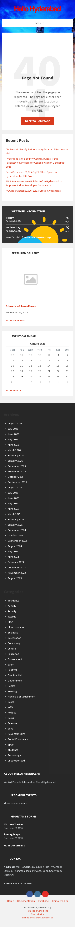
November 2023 (17, 572)
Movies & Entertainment (21, 696)
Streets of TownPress (21, 306)
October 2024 (15, 535)
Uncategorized (16, 760)
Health (11, 686)
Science (12, 723)
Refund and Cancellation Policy (37, 917)
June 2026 (13, 434)
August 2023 (15, 578)
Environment (15, 659)
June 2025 (13, 498)
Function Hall (15, 675)
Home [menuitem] (10, 901)
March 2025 (14, 514)
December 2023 (17, 567)
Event (11, 664)
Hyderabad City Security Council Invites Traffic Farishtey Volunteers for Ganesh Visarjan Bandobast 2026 (35, 162)
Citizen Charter (13, 824)
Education (13, 654)
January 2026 (15, 460)
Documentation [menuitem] (26, 901)
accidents (13, 600)
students (13, 750)
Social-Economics (18, 739)
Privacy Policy (37, 914)
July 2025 (13, 492)
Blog (10, 622)
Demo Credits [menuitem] (60, 901)
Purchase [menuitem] (43, 901)
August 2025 (15, 487)
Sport (11, 744)
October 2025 (15, 476)
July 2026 (13, 428)
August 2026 (15, 423)
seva (10, 728)
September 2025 (17, 482)
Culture (12, 648)
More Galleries (15, 320)
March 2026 (14, 450)
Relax (11, 718)
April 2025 (13, 508)
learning (12, 691)
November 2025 (17, 471)
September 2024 (17, 540)
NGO (10, 707)
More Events (13, 390)
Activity (12, 606)
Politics (12, 712)
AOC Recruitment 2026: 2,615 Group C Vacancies (33, 190)
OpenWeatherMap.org (38, 237)
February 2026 (16, 455)
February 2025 (16, 519)
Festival (12, 670)
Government (15, 680)
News (11, 702)
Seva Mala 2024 (16, 734)
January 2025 (15, 524)
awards (12, 616)
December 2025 (17, 466)
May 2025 (13, 503)
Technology (14, 755)
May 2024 (13, 551)
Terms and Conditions (37, 910)
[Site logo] (37, 12)
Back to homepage (37, 121)
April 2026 (13, 444)
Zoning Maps (12, 834)
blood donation (16, 627)
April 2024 (13, 556)
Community (14, 643)
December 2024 (17, 530)
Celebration (14, 638)
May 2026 (13, 439)
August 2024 (15, 546)
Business (13, 632)
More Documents (14, 845)
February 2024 (16, 562)
